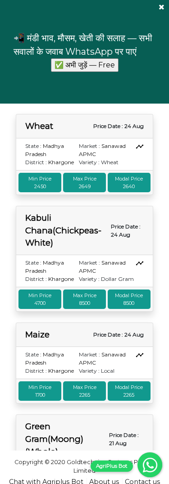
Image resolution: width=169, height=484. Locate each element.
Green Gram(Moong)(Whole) (54, 438)
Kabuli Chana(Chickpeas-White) (63, 230)
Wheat (39, 126)
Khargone (61, 162)
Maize (37, 334)
